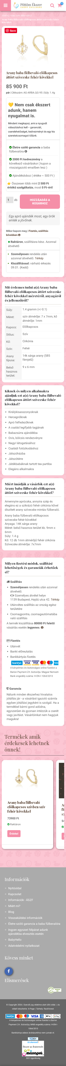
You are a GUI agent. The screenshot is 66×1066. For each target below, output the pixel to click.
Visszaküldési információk (25, 918)
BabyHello (14, 939)
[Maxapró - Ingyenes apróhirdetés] (33, 1052)
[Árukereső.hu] (33, 1043)
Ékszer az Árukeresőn (33, 1047)
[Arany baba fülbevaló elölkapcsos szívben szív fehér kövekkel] (27, 778)
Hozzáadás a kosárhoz (40, 201)
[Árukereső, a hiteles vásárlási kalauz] (54, 990)
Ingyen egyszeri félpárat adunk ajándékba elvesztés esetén (28, 932)
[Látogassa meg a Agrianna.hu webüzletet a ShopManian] (33, 1038)
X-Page (31, 1009)
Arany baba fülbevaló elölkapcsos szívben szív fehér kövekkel (26, 807)
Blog (11, 912)
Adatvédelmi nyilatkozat (23, 945)
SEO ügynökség (33, 1058)
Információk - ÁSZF (20, 900)
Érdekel (14, 833)
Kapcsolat (14, 894)
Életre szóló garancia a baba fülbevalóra (34, 923)
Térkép (39, 258)
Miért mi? (14, 906)
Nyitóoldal (14, 888)
